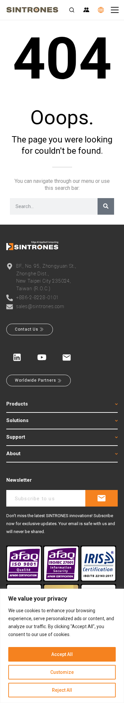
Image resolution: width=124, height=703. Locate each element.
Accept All (62, 654)
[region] (62, 646)
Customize (62, 672)
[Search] (72, 10)
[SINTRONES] (32, 10)
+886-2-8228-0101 (37, 297)
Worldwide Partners (35, 380)
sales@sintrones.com (40, 306)
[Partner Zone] (86, 10)
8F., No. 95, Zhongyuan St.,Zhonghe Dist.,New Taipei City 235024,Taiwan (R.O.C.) (46, 277)
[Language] (101, 10)
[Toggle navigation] (115, 10)
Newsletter (19, 480)
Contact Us (27, 329)
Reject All (62, 690)
